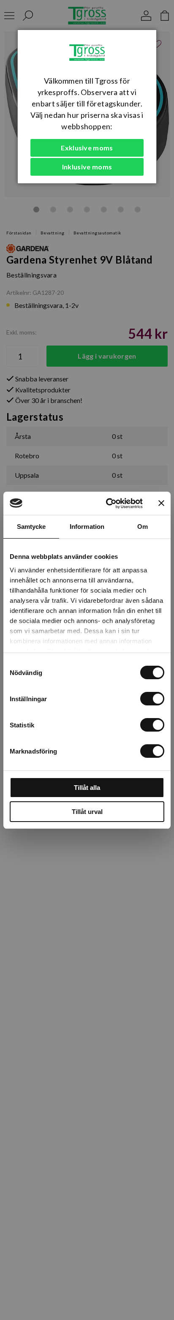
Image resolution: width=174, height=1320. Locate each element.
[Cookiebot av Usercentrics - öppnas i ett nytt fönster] (108, 503)
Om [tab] (142, 526)
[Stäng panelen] (161, 503)
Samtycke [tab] (31, 526)
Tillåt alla (87, 787)
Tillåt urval (87, 811)
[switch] (152, 698)
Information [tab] (87, 526)
